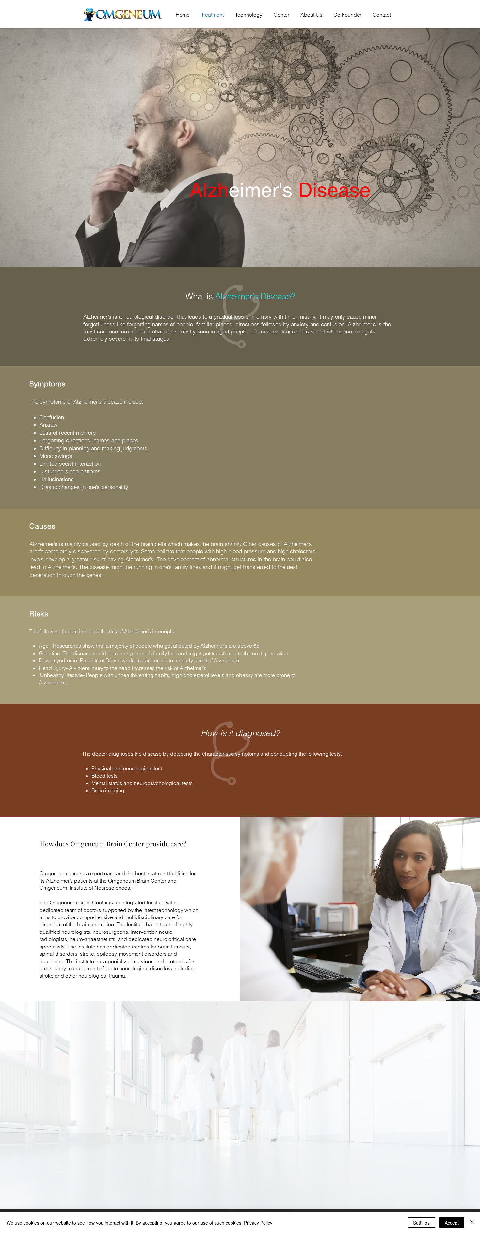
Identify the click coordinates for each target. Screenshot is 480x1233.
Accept (452, 1222)
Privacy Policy (258, 1222)
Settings (421, 1222)
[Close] (472, 1222)
